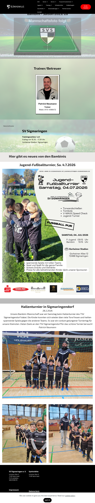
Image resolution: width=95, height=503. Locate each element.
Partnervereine (66, 8)
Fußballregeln (70, 5)
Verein (44, 1)
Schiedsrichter (59, 5)
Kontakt (39, 12)
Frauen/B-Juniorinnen (65, 1)
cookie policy (70, 495)
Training (48, 5)
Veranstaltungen (53, 8)
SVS (38, 1)
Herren (53, 1)
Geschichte (40, 8)
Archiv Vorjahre (85, 7)
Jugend (39, 5)
